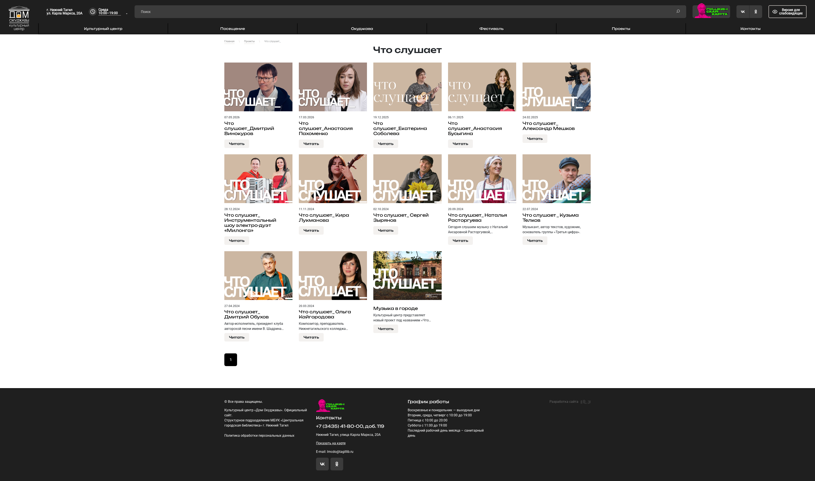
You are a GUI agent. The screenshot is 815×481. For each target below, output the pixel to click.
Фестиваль (491, 28)
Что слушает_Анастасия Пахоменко (326, 128)
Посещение (232, 28)
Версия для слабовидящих (791, 11)
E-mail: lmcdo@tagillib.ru (334, 452)
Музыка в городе (395, 308)
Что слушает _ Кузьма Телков (551, 218)
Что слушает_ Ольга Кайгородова (325, 314)
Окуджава (362, 28)
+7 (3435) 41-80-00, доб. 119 (350, 426)
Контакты (750, 28)
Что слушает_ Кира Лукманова (324, 218)
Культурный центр (103, 28)
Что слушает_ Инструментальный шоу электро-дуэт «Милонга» (250, 223)
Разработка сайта (563, 402)
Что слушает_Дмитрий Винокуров (249, 128)
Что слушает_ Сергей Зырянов (401, 218)
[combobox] (113, 11)
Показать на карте (331, 443)
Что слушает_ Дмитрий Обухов (246, 314)
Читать (236, 144)
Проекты (621, 28)
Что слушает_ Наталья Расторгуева (477, 218)
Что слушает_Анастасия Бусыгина (475, 128)
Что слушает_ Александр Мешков (549, 126)
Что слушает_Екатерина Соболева (400, 128)
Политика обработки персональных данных (259, 436)
